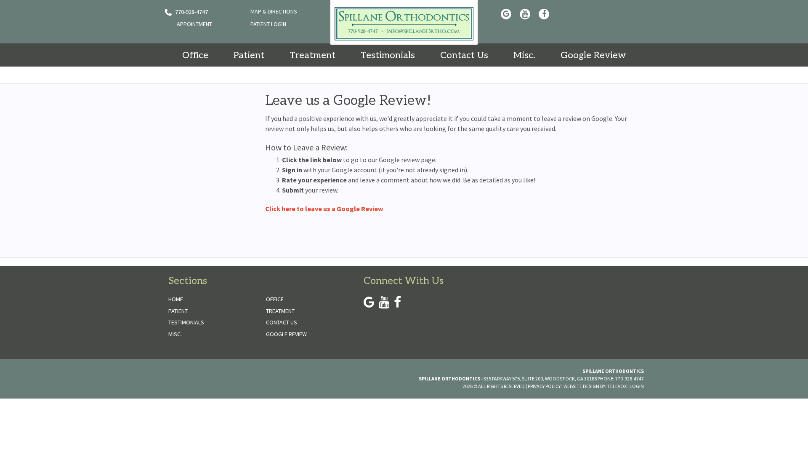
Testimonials (186, 322)
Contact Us (281, 322)
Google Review (286, 334)
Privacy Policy (544, 386)
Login (637, 386)
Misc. (175, 334)
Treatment (280, 311)
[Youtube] (525, 14)
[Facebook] (544, 14)
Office (275, 299)
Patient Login (268, 24)
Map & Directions (273, 11)
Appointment (194, 24)
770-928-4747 (191, 12)
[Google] (506, 14)
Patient (178, 311)
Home (175, 299)
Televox (617, 386)
